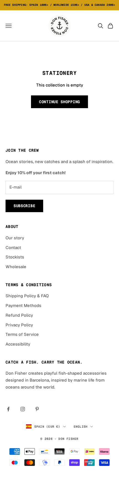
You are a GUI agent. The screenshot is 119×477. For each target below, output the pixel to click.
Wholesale (16, 266)
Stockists (15, 257)
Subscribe (24, 205)
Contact (13, 247)
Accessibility (18, 344)
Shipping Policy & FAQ (27, 295)
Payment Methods (23, 305)
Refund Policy (19, 315)
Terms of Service (22, 334)
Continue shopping (59, 101)
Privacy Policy (19, 325)
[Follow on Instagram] (22, 409)
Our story (15, 237)
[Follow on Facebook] (8, 409)
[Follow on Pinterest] (37, 409)
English (81, 426)
